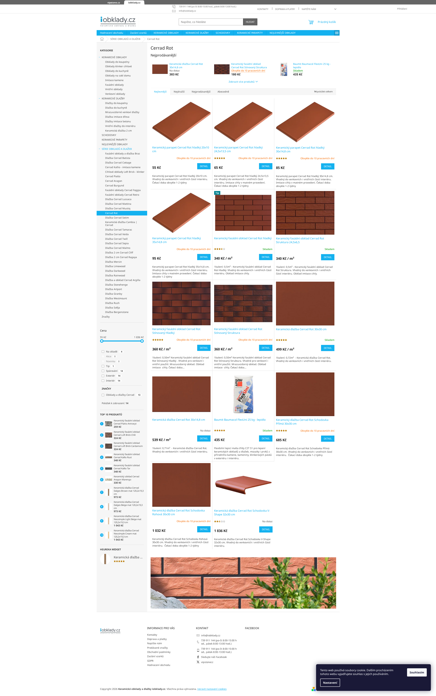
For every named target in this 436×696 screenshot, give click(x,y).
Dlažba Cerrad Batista (117, 158)
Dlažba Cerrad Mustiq (117, 208)
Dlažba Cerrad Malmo (117, 247)
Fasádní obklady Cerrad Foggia (123, 190)
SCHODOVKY (109, 135)
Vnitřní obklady (113, 89)
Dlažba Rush (112, 303)
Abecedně (223, 91)
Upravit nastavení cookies (212, 689)
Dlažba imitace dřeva (117, 116)
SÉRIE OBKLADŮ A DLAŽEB (117, 148)
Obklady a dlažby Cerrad (123, 394)
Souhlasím (417, 672)
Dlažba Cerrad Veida (117, 234)
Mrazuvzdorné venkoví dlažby (122, 112)
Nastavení (330, 683)
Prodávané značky (157, 647)
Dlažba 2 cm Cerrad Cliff (119, 252)
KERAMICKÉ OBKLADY (114, 57)
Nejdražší (179, 91)
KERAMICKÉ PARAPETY (114, 139)
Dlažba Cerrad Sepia (117, 243)
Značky (106, 316)
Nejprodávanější (201, 91)
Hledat (250, 21)
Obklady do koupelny (117, 61)
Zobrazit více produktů (242, 81)
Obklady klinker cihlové (118, 66)
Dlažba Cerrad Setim (117, 217)
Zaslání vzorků (155, 656)
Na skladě (114, 351)
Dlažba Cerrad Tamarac (118, 229)
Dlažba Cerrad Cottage (118, 162)
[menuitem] (112, 33)
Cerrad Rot (111, 213)
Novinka (112, 361)
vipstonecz (207, 662)
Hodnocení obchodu (158, 665)
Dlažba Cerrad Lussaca (118, 199)
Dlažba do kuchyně (116, 107)
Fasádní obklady (114, 84)
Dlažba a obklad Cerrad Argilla (122, 280)
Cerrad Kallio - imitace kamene (122, 167)
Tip (110, 366)
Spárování (114, 370)
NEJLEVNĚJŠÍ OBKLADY (115, 144)
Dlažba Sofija (112, 307)
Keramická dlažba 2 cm (118, 130)
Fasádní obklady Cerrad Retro (122, 194)
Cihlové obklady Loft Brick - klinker (124, 171)
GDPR (150, 660)
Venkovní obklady (115, 93)
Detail (204, 166)
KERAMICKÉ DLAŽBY (113, 98)
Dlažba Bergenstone (116, 312)
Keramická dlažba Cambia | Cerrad (121, 223)
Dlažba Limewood (115, 266)
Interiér (113, 380)
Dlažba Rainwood (115, 275)
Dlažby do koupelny (116, 103)
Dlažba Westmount (116, 298)
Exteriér (113, 375)
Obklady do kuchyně (116, 71)
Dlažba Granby (113, 293)
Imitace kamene (114, 80)
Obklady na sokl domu (118, 75)
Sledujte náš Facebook (214, 657)
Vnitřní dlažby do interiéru (120, 126)
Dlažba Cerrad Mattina (118, 203)
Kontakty (262, 9)
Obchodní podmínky (158, 652)
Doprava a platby (285, 9)
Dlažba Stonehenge (116, 284)
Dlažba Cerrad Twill (116, 238)
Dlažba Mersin (113, 261)
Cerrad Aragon (113, 180)
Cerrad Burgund (114, 185)
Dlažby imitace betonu (118, 121)
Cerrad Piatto (112, 176)
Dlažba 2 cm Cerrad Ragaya (121, 257)
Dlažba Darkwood (115, 270)
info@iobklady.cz (210, 635)
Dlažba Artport (113, 289)
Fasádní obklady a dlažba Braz (122, 153)
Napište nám (309, 9)
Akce (110, 356)
